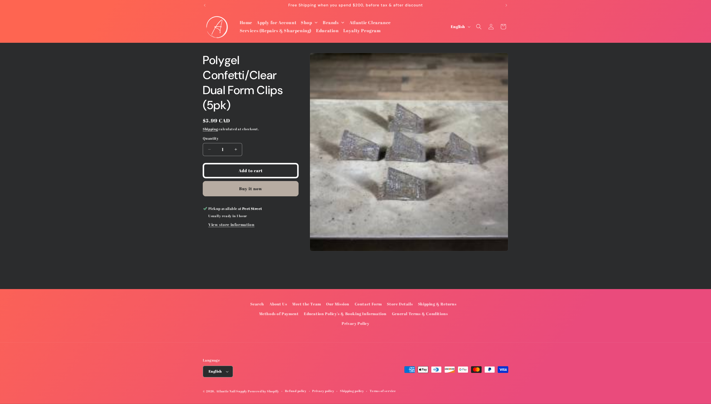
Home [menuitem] (246, 22)
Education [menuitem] (327, 30)
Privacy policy (323, 391)
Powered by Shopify (263, 391)
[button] (479, 27)
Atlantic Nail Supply (231, 391)
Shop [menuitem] (306, 22)
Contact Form (368, 304)
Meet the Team (306, 304)
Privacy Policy (355, 323)
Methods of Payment (279, 313)
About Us (278, 304)
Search (257, 304)
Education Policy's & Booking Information (345, 313)
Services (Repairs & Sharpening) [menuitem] (276, 30)
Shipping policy (352, 391)
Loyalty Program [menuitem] (362, 30)
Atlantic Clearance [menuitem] (370, 22)
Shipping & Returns (437, 304)
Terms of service (383, 391)
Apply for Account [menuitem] (276, 22)
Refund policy (296, 391)
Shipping (210, 129)
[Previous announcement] (205, 5)
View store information (231, 224)
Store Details (400, 304)
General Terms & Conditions (420, 313)
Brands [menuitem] (331, 22)
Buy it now (250, 188)
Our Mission (337, 304)
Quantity (211, 138)
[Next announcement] (506, 5)
